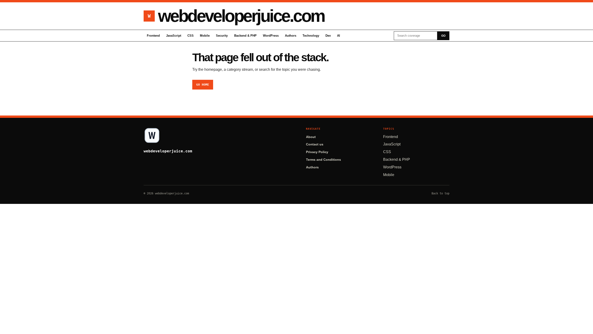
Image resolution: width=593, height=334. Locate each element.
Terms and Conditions (323, 159)
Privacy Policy (317, 152)
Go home (202, 84)
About (311, 137)
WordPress (271, 35)
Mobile (205, 35)
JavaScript (173, 35)
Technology (311, 35)
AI (338, 35)
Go (443, 35)
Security (222, 35)
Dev (328, 35)
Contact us (314, 144)
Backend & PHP (245, 35)
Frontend (153, 35)
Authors (290, 35)
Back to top (440, 193)
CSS (190, 35)
